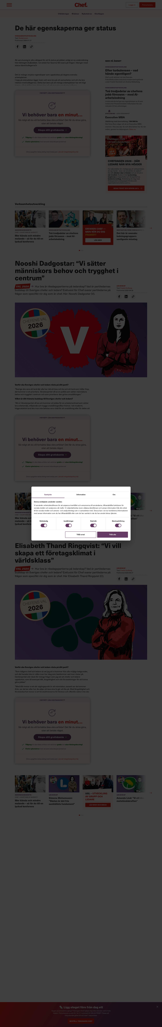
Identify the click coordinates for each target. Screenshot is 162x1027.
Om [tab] (114, 495)
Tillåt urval (81, 535)
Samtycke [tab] (48, 495)
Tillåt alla (112, 535)
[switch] (68, 525)
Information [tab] (81, 495)
